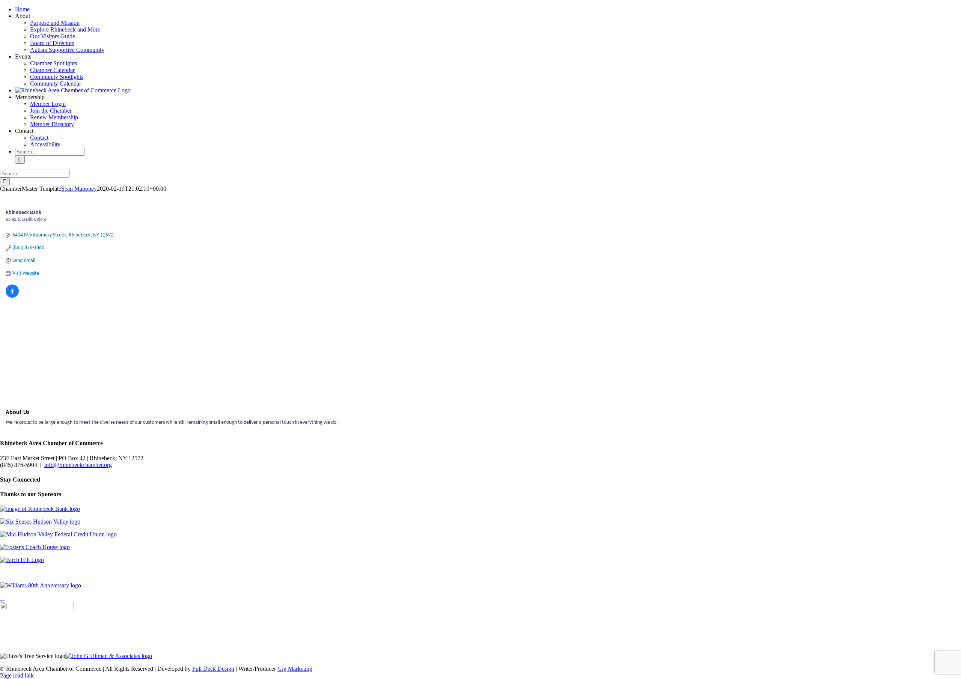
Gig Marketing (294, 668)
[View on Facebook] (12, 296)
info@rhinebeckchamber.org (78, 465)
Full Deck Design (213, 668)
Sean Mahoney (79, 188)
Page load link (17, 675)
